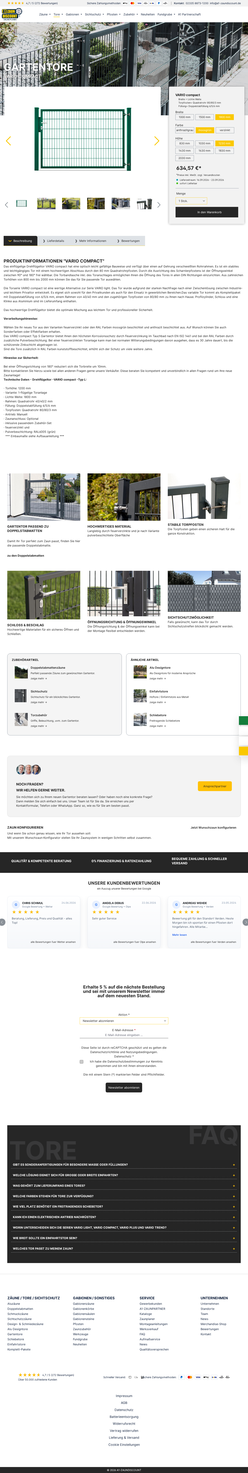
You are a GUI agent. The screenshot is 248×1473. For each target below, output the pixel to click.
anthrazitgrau (184, 130)
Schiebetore (15, 1339)
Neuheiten (80, 1344)
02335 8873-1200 (197, 3)
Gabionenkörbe (83, 1309)
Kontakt (206, 1334)
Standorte (207, 1309)
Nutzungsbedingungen (141, 1052)
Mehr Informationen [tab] (92, 241)
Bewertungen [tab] (130, 241)
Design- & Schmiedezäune (25, 1324)
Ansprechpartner (214, 786)
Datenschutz (124, 1410)
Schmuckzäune (17, 1314)
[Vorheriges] (8, 141)
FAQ (142, 1334)
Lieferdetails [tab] (55, 241)
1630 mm (204, 150)
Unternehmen (210, 1303)
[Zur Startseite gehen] (12, 14)
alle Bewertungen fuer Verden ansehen (213, 941)
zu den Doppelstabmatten (25, 555)
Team (204, 1314)
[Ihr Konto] (225, 14)
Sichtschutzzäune (19, 1319)
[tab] (20, 241)
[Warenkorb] (240, 14)
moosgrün (205, 130)
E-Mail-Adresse (124, 1030)
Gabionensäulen (84, 1314)
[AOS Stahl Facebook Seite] (124, 1457)
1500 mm (204, 117)
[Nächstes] (157, 141)
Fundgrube (80, 1339)
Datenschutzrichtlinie (104, 1052)
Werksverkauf (149, 1329)
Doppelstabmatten (20, 1309)
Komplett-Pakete (19, 1349)
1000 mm (184, 117)
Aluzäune (13, 1303)
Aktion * (124, 1014)
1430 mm (185, 150)
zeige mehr (39, 678)
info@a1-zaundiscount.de (225, 3)
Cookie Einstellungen (124, 1445)
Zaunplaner (147, 1319)
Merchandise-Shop (213, 1324)
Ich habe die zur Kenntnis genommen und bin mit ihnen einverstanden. (126, 1064)
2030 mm (184, 158)
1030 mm (204, 143)
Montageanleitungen (154, 1324)
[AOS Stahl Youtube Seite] (129, 1457)
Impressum (124, 1396)
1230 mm (224, 143)
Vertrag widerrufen (124, 1431)
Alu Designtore (17, 1329)
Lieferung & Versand (124, 1437)
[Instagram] (119, 1457)
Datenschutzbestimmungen (126, 1061)
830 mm (184, 143)
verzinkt (225, 130)
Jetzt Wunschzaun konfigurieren (214, 827)
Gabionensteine (83, 1319)
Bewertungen (210, 1329)
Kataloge (146, 1314)
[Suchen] (233, 14)
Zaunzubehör (82, 1329)
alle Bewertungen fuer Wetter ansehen (53, 941)
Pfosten (78, 1324)
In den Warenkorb (209, 212)
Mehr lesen (179, 934)
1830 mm (224, 150)
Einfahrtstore (16, 1344)
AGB (124, 1403)
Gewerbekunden (151, 1303)
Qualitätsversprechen (154, 1349)
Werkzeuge (80, 1334)
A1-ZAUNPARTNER (152, 1309)
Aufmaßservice (150, 1339)
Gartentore (15, 1334)
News (143, 1344)
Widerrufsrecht (124, 1423)
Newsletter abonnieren (123, 1087)
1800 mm (224, 117)
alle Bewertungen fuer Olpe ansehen (134, 941)
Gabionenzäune (83, 1303)
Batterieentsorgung (124, 1417)
